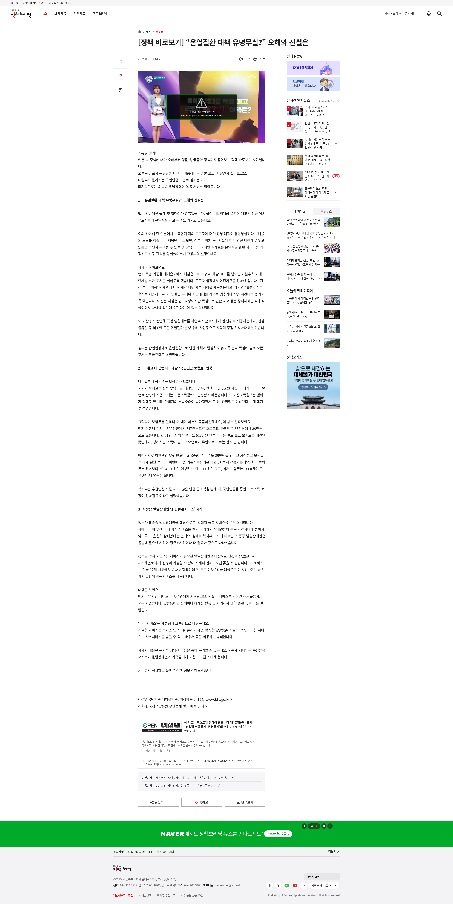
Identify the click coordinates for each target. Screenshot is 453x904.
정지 (323, 826)
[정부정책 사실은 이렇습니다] (313, 84)
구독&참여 (100, 13)
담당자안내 (164, 750)
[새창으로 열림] (255, 59)
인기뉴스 (300, 211)
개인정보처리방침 (123, 895)
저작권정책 (149, 750)
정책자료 (79, 13)
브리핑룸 (60, 13)
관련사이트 (313, 877)
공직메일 (410, 13)
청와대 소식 (391, 13)
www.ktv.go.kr (217, 699)
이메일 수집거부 (166, 895)
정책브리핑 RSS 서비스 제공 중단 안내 (151, 851)
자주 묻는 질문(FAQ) (192, 895)
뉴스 (44, 13)
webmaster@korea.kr (228, 885)
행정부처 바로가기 (322, 885)
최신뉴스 (326, 211)
